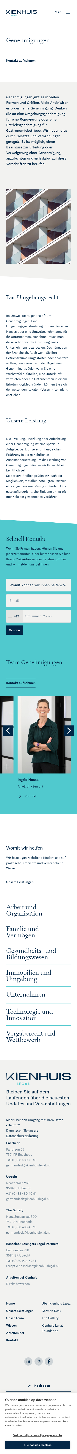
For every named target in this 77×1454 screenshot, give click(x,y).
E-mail (14, 600)
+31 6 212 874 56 (34, 725)
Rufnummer (39, 616)
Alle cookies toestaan (38, 1445)
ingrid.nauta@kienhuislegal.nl (43, 710)
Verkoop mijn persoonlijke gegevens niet (37, 1435)
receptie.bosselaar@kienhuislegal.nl (32, 1266)
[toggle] (6, 766)
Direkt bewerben (18, 1284)
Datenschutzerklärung (22, 1136)
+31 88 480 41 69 (34, 720)
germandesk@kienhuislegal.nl (28, 1165)
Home (10, 1303)
